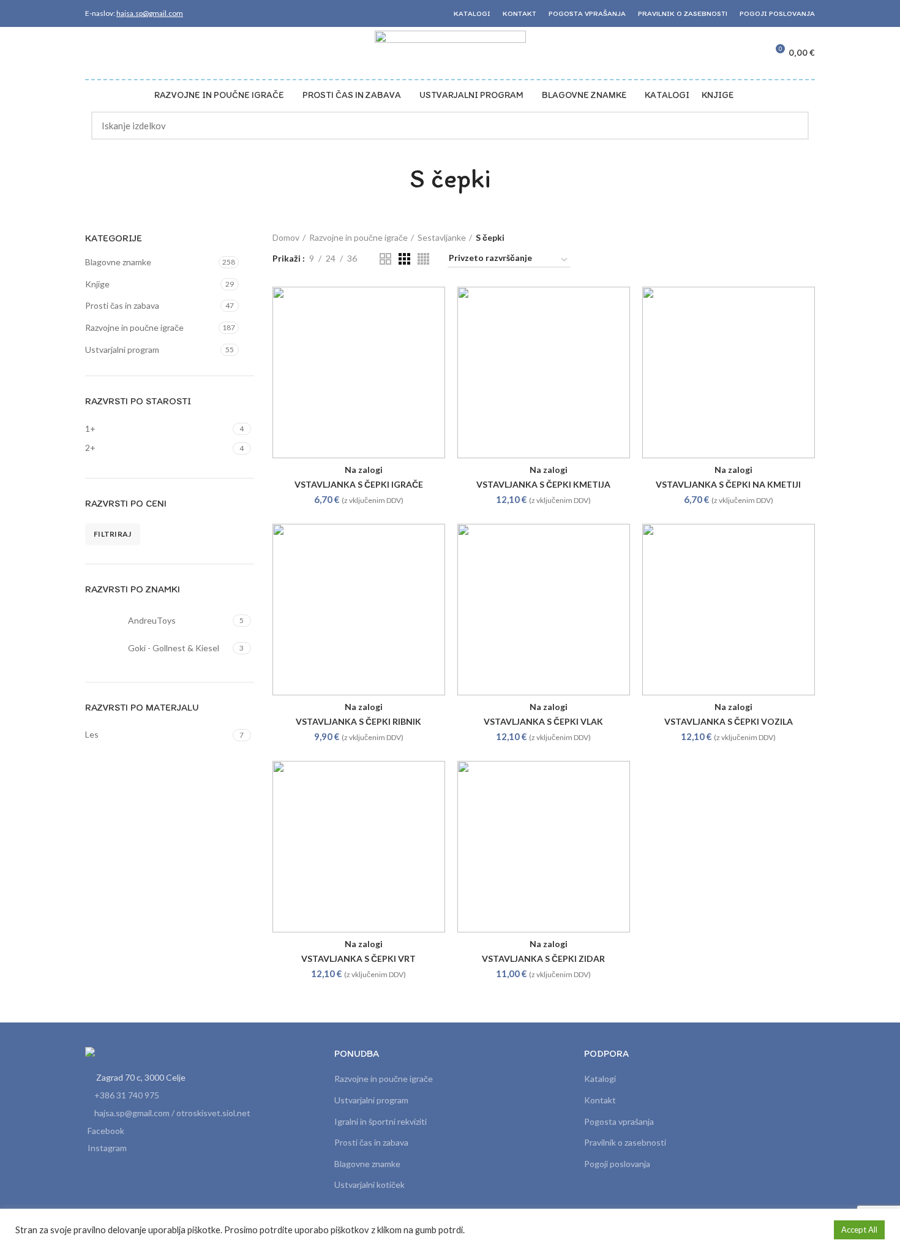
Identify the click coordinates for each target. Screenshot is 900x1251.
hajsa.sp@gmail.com (149, 13)
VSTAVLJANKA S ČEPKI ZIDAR (543, 958)
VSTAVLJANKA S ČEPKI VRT (358, 958)
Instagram (107, 1148)
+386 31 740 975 (126, 1095)
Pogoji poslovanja (617, 1163)
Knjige (97, 284)
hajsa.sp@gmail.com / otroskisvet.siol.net (172, 1113)
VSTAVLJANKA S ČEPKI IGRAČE (358, 484)
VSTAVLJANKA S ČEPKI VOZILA (728, 721)
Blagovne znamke (118, 262)
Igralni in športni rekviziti (380, 1121)
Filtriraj (113, 534)
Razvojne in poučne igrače (134, 327)
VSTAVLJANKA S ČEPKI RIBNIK (358, 721)
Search (792, 125)
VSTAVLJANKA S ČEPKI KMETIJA (543, 484)
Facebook (106, 1130)
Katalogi (600, 1078)
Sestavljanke (442, 237)
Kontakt (600, 1100)
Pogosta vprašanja (619, 1121)
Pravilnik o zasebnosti (625, 1142)
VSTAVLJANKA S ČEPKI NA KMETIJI (728, 484)
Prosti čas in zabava (122, 305)
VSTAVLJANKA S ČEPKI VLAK (543, 721)
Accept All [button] (859, 1229)
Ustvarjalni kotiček (369, 1184)
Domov (285, 237)
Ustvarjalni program (122, 349)
